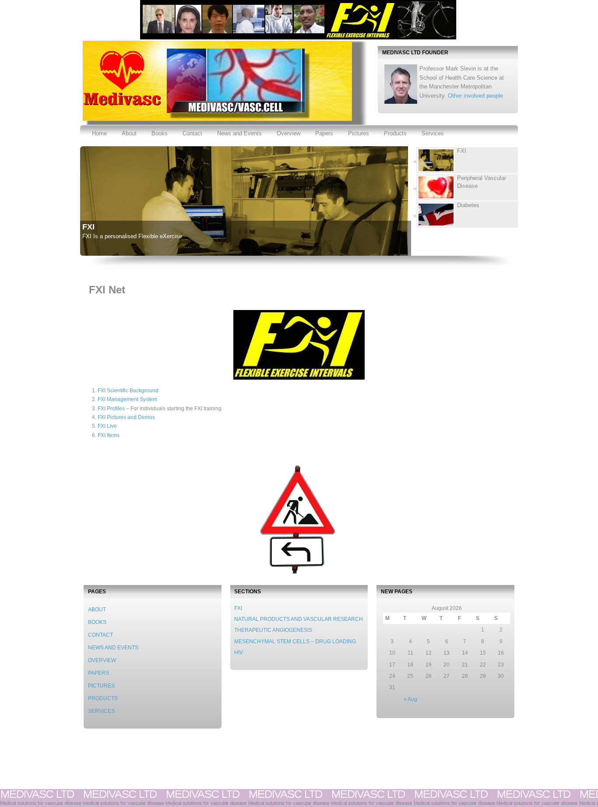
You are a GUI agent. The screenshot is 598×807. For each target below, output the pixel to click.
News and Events (239, 133)
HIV (238, 652)
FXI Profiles (111, 408)
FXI (88, 226)
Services (433, 133)
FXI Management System (127, 399)
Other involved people (475, 95)
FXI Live (107, 426)
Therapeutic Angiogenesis (273, 630)
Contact (192, 133)
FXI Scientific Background (128, 391)
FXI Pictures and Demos (126, 417)
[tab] (464, 160)
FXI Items (109, 435)
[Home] (121, 104)
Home (99, 133)
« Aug (410, 699)
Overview (288, 133)
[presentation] (467, 160)
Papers (324, 133)
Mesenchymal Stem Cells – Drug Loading (295, 641)
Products (395, 133)
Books (159, 133)
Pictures (358, 133)
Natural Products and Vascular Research (298, 619)
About (129, 133)
